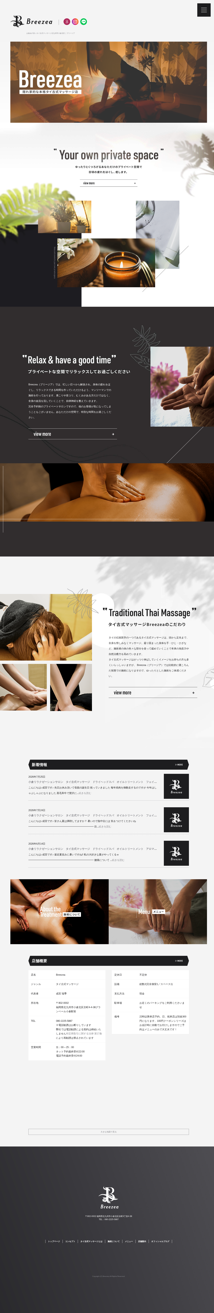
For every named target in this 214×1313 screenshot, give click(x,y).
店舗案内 (142, 1241)
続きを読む (85, 793)
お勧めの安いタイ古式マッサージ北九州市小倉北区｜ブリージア (50, 33)
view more (72, 433)
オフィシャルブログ (160, 1241)
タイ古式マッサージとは (91, 1241)
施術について (114, 1241)
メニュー (129, 1241)
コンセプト (70, 1241)
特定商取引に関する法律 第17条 (84, 1033)
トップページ (54, 1241)
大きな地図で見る (109, 1132)
